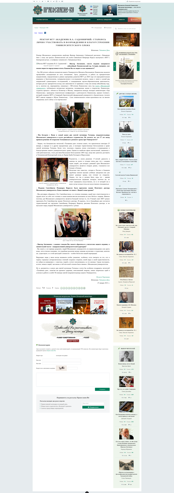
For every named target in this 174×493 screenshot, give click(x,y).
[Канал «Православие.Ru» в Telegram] (53, 1)
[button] (108, 15)
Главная (36, 27)
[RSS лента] (59, 1)
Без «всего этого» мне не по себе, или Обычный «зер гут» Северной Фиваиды (126, 227)
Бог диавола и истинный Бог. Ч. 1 (126, 330)
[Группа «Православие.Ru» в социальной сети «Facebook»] (39, 1)
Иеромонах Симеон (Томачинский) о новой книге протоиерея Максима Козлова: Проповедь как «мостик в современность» (126, 191)
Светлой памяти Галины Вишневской (126, 175)
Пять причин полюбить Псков (126, 109)
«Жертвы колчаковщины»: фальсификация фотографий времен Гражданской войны (126, 474)
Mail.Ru (54, 355)
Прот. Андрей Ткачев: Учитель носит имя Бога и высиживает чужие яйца (126, 160)
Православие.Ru (51, 350)
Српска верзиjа (95, 10)
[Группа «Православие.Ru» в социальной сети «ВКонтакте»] (34, 1)
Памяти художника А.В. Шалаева (126, 305)
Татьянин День (104, 50)
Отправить (102, 389)
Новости (122, 19)
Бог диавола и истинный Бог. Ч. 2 (126, 254)
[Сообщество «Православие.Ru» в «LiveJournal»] (45, 1)
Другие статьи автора (128, 94)
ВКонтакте (47, 355)
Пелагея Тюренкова (103, 277)
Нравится (40, 32)
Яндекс (51, 355)
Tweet (35, 32)
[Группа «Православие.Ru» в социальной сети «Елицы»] (51, 1)
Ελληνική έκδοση (95, 6)
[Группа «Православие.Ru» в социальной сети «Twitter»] (42, 1)
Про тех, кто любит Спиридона (126, 389)
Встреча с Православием (63, 19)
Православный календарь (82, 14)
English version (95, 13)
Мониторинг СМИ (44, 27)
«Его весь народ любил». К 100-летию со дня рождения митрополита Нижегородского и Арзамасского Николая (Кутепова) (126, 444)
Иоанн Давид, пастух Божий (126, 364)
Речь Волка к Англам (126, 280)
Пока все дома (126, 134)
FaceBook (44, 355)
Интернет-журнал (84, 19)
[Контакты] (62, 1)
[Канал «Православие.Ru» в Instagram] (56, 1)
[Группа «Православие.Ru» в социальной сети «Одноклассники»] (37, 1)
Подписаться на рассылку (134, 1)
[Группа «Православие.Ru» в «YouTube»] (48, 1)
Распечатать (108, 27)
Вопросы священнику (104, 19)
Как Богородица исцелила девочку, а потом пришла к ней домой (126, 415)
